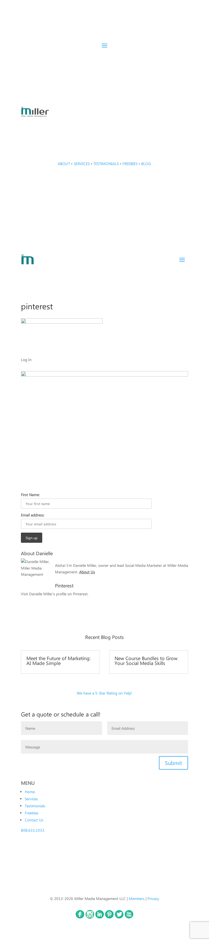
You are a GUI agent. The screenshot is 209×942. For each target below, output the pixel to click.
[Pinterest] (109, 917)
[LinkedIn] (99, 917)
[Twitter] (119, 917)
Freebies (31, 812)
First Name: (30, 494)
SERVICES (82, 163)
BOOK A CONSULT (160, 56)
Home (30, 791)
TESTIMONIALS (106, 163)
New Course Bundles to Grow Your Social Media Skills (146, 660)
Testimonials (35, 805)
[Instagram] (89, 917)
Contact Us (34, 819)
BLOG (146, 163)
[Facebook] (80, 917)
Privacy (153, 898)
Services (31, 798)
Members (137, 898)
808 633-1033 (104, 123)
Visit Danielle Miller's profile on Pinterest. (54, 593)
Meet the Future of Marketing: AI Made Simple (58, 660)
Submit (173, 762)
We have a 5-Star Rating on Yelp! (104, 692)
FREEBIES (129, 163)
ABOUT (64, 163)
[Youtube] (129, 917)
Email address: (32, 514)
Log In (26, 359)
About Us (87, 571)
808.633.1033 (32, 830)
